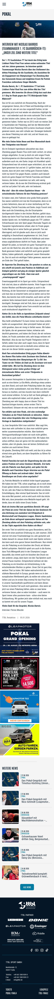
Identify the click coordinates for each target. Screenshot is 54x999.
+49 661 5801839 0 (21, 975)
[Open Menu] (4, 4)
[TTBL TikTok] (47, 950)
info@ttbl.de (18, 980)
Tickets (9, 989)
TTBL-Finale (43, 993)
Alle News (27, 887)
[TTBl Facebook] (31, 950)
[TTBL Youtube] (36, 950)
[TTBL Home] (27, 4)
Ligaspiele (44, 989)
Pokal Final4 (11, 993)
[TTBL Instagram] (42, 950)
